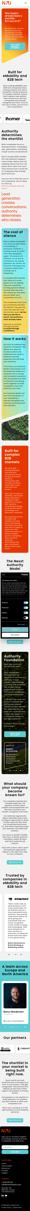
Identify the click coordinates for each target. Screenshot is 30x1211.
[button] (25, 3)
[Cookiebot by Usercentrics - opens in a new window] (21, 575)
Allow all (15, 629)
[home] (6, 3)
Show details (21, 624)
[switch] (26, 607)
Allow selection (15, 635)
